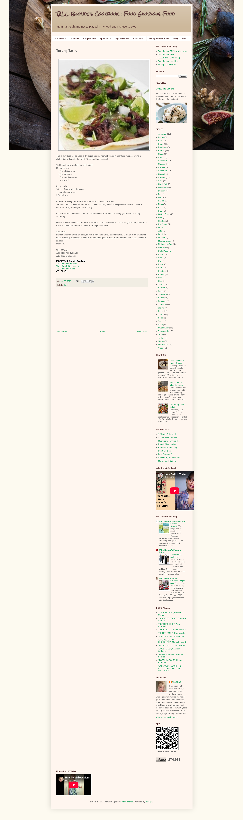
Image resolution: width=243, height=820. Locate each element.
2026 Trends (60, 39)
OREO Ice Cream (165, 88)
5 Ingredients (89, 39)
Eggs (160, 204)
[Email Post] (77, 281)
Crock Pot (162, 184)
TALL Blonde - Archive (168, 61)
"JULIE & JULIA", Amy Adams (171, 636)
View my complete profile (167, 717)
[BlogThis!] (84, 281)
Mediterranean (164, 241)
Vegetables (163, 344)
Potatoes (162, 271)
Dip (159, 194)
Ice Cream (162, 224)
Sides (160, 311)
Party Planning (164, 251)
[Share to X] (87, 281)
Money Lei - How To (167, 64)
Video (160, 348)
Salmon (161, 288)
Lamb (160, 234)
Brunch (161, 150)
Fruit (160, 211)
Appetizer (162, 134)
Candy (161, 157)
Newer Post (62, 331)
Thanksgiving (164, 331)
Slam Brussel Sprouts (167, 437)
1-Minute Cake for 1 (167, 434)
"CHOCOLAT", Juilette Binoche (172, 630)
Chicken (161, 167)
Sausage (162, 301)
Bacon (161, 137)
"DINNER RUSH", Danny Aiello (171, 633)
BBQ (175, 39)
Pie (159, 261)
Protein (161, 274)
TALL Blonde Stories (65, 268)
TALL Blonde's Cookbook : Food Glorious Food (115, 14)
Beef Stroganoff (165, 454)
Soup (160, 318)
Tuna (160, 334)
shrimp (161, 308)
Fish (160, 207)
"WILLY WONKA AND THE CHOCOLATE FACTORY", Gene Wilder (169, 668)
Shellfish (162, 304)
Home (102, 331)
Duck (160, 197)
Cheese (161, 164)
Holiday (161, 221)
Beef (160, 140)
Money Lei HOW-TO (167, 461)
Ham (160, 217)
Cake (160, 154)
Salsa (160, 291)
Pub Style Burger (165, 451)
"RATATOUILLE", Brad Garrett (171, 645)
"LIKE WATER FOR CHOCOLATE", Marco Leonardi (172, 641)
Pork (160, 267)
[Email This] (82, 281)
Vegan (161, 341)
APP (184, 39)
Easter (161, 201)
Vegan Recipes (122, 39)
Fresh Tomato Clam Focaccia (176, 383)
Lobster (161, 237)
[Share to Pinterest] (92, 281)
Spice (160, 321)
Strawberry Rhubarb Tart (169, 457)
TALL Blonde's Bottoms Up (172, 521)
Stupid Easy (163, 328)
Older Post (142, 331)
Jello (160, 231)
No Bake (162, 247)
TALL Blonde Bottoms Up (67, 266)
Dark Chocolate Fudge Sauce (177, 361)
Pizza (160, 264)
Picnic (160, 258)
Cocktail (161, 174)
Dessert (161, 191)
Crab (160, 181)
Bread (161, 144)
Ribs (160, 277)
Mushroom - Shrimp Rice (169, 441)
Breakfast (162, 147)
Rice (160, 281)
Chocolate (162, 171)
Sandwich (162, 294)
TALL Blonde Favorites (66, 263)
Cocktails (74, 39)
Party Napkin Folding (167, 447)
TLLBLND (176, 682)
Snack (161, 314)
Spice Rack (105, 39)
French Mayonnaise (167, 444)
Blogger (149, 802)
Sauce (161, 298)
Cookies (161, 177)
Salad (160, 284)
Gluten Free (139, 39)
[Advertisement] (101, 308)
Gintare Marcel (126, 802)
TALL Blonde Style (166, 54)
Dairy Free (163, 187)
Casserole (162, 161)
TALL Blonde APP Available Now (172, 51)
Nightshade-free (165, 244)
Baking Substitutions (159, 39)
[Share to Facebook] (90, 281)
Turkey (66, 285)
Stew (160, 324)
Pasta (160, 254)
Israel (160, 227)
